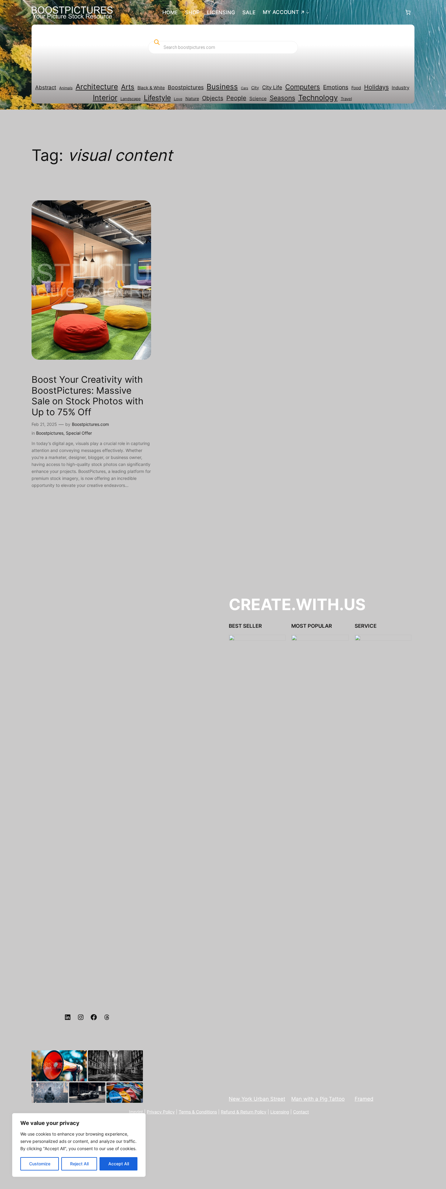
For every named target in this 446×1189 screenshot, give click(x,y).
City (255, 87)
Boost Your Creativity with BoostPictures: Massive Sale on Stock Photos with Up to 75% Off (88, 395)
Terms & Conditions (198, 1111)
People (236, 98)
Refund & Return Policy (243, 1111)
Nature (192, 98)
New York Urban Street (257, 1099)
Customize (39, 1163)
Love (178, 99)
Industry (400, 87)
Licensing (279, 1111)
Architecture (97, 86)
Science (258, 98)
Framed (364, 1099)
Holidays (376, 87)
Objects (212, 98)
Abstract (45, 87)
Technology (318, 97)
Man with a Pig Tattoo (318, 1099)
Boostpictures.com (90, 424)
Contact (301, 1111)
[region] (79, 1145)
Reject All (79, 1163)
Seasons (282, 98)
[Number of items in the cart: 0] (408, 12)
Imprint (136, 1111)
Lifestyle (157, 97)
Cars (244, 88)
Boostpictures (186, 87)
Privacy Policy (161, 1111)
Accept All (118, 1163)
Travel (346, 98)
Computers (302, 87)
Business (222, 86)
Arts (127, 87)
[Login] (356, 12)
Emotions (335, 87)
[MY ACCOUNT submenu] (307, 12)
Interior (105, 97)
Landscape (130, 98)
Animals (66, 88)
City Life (272, 87)
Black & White (151, 87)
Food (356, 87)
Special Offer (79, 433)
